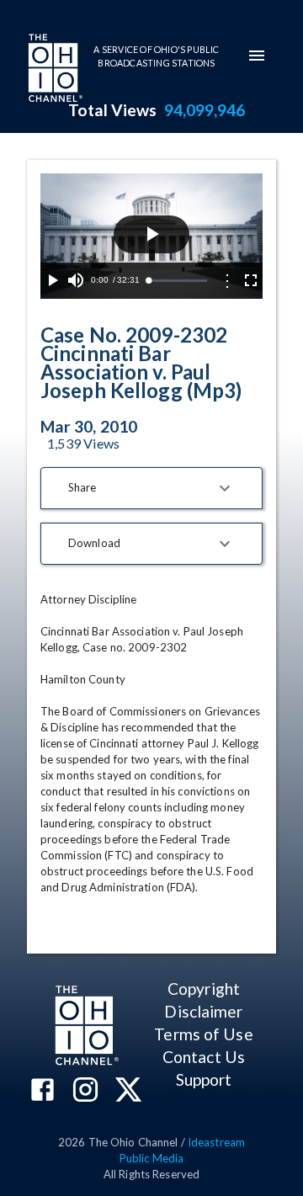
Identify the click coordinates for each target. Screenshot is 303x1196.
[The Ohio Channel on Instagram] (85, 1091)
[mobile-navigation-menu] (257, 55)
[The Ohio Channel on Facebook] (42, 1091)
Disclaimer (203, 1011)
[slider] (177, 280)
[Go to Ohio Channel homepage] (53, 69)
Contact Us (203, 1057)
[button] (151, 488)
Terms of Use (203, 1034)
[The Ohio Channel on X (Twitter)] (128, 1091)
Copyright (203, 989)
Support (204, 1079)
